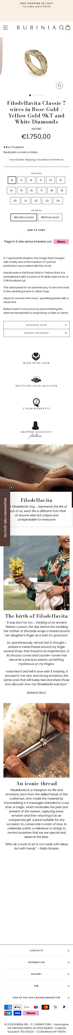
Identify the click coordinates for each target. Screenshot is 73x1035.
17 (42, 190)
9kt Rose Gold (50, 217)
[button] (5, 517)
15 (21, 190)
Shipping (30, 159)
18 (51, 190)
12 (50, 180)
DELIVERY (36, 974)
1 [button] (30, 95)
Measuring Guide (36, 325)
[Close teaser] (11, 487)
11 (41, 180)
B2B (36, 986)
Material (36, 210)
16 (31, 190)
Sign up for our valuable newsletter (36, 997)
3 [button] (37, 96)
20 (15, 200)
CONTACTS (36, 950)
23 (47, 200)
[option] (36, 5)
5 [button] (44, 96)
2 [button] (34, 96)
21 (25, 200)
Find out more (54, 937)
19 (62, 190)
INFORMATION (36, 962)
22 (36, 200)
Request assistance (36, 333)
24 (58, 200)
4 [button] (40, 96)
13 (60, 180)
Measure (36, 173)
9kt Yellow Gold (23, 217)
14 (11, 190)
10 (31, 180)
